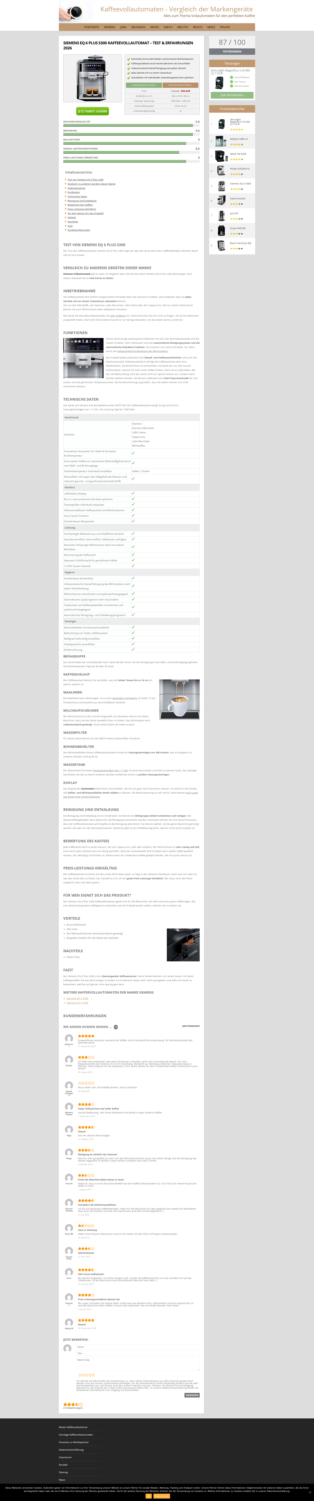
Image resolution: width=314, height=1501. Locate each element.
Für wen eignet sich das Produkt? (86, 213)
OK (148, 1496)
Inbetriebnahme (76, 188)
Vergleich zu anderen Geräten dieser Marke (91, 183)
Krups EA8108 (237, 228)
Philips (225, 27)
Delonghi (138, 27)
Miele (211, 27)
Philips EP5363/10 (239, 169)
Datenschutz (161, 1496)
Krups (154, 27)
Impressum (65, 1457)
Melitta (182, 27)
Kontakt (63, 1464)
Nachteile (73, 221)
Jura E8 (234, 213)
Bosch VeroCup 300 (240, 243)
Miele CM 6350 (238, 154)
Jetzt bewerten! (191, 1026)
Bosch (197, 27)
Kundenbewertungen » (144, 85)
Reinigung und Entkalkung (82, 200)
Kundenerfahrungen (79, 230)
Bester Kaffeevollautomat (73, 1427)
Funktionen (74, 192)
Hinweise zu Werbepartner (74, 1442)
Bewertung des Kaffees (80, 204)
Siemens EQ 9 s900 (240, 183)
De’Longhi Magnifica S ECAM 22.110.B (240, 121)
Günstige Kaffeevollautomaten (76, 1434)
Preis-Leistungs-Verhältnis (82, 209)
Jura (123, 27)
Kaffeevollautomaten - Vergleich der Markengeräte (177, 11)
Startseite (91, 27)
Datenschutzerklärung (71, 1449)
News (62, 1479)
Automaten (87, 788)
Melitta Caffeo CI (239, 139)
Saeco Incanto (237, 198)
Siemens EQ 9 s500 (77, 998)
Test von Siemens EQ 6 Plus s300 (85, 179)
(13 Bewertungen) (73, 1407)
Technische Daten (77, 196)
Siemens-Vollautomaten (76, 273)
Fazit (70, 225)
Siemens (109, 27)
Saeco (168, 27)
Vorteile (72, 217)
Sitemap (63, 1472)
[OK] (310, 1492)
